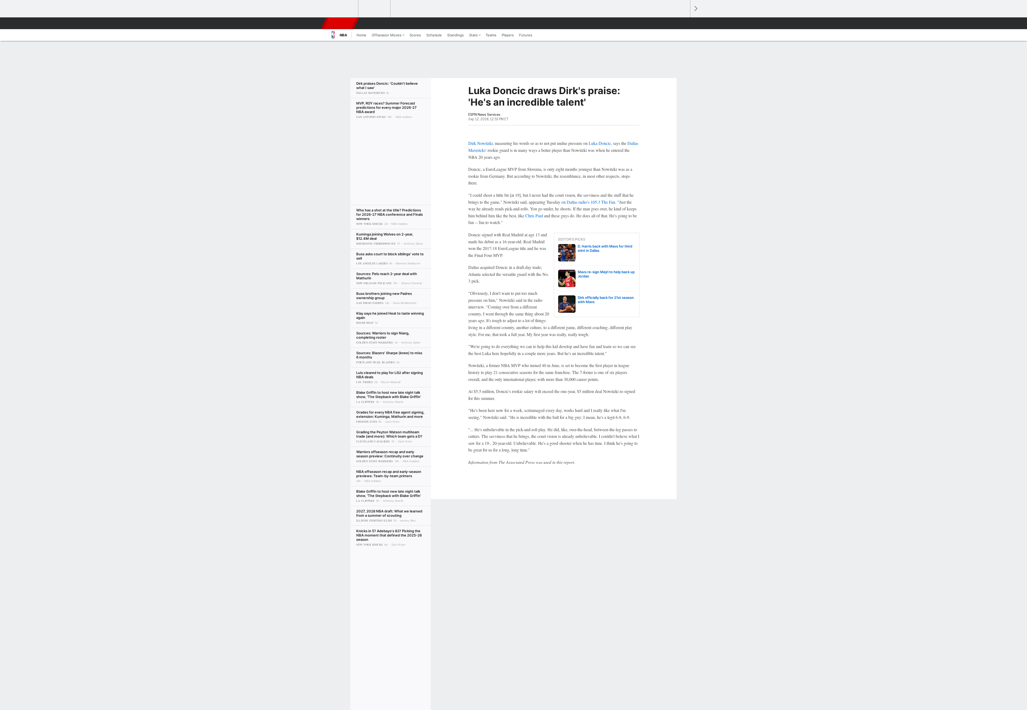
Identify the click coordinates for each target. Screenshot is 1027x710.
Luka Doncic (600, 143)
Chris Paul (534, 215)
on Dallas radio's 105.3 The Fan (588, 202)
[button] (683, 23)
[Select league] (342, 9)
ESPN (340, 23)
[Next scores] (695, 8)
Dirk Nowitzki (480, 143)
